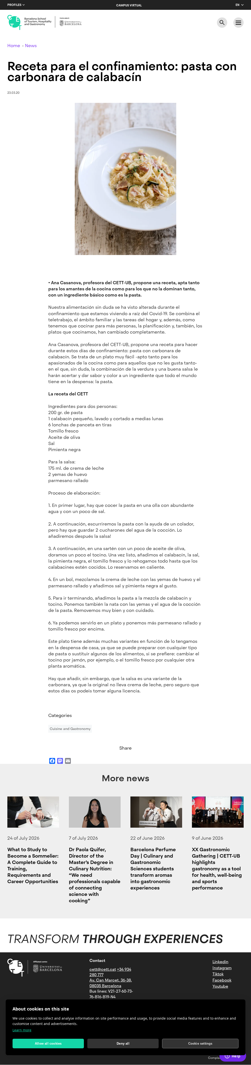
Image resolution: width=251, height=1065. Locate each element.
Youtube (220, 986)
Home (13, 45)
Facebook (222, 980)
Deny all (123, 1043)
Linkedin (220, 961)
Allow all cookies (48, 1043)
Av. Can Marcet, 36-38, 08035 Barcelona (110, 983)
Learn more (22, 1030)
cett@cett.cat (102, 969)
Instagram (222, 968)
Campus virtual (129, 5)
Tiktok (218, 974)
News (31, 45)
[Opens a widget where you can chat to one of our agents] (232, 1056)
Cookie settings (200, 1043)
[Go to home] (44, 22)
